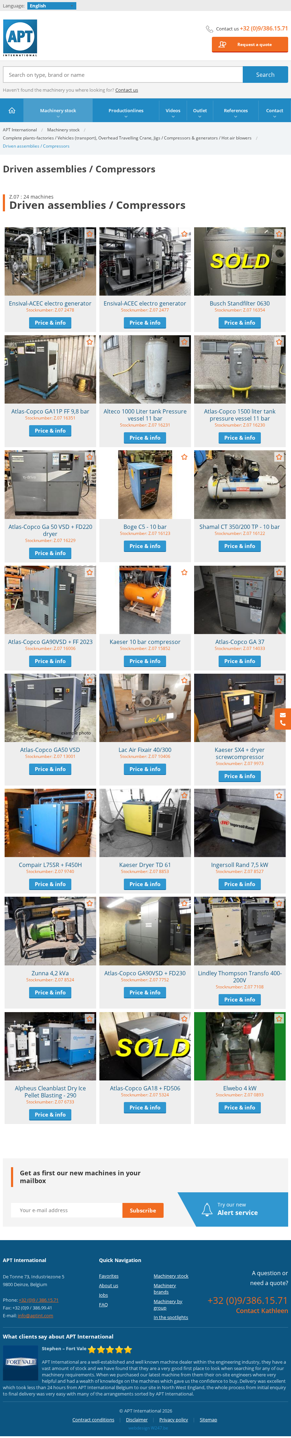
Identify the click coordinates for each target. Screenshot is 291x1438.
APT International (20, 38)
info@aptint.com (35, 1315)
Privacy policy (173, 1419)
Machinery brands (165, 1288)
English (38, 5)
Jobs (103, 1295)
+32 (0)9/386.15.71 (264, 28)
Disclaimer (137, 1419)
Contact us (126, 90)
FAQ (103, 1304)
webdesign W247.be (148, 1428)
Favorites (109, 1276)
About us (108, 1285)
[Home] (12, 110)
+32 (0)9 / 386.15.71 (39, 1300)
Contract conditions (93, 1419)
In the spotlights (171, 1317)
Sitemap (208, 1419)
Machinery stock (63, 130)
